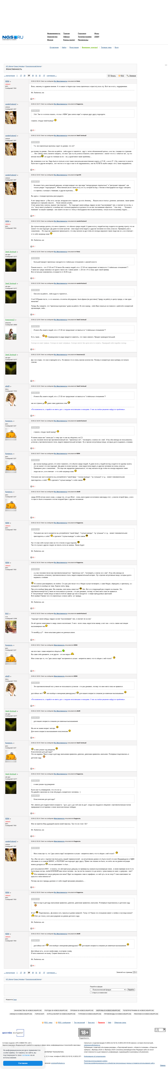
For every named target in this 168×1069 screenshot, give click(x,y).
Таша (15, 999)
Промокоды (83, 40)
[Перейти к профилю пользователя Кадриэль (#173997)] (10, 440)
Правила (101, 1022)
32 (40, 76)
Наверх (163, 1065)
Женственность (59, 645)
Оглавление (54, 47)
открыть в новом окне (99, 993)
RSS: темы (48, 1022)
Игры (96, 33)
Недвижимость (53, 33)
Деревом (132, 76)
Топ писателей (79, 1022)
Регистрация (74, 47)
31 (36, 76)
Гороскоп (82, 33)
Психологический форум (33, 66)
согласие (26, 1055)
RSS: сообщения (64, 1022)
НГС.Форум (9, 66)
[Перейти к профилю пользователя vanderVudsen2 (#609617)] (10, 123)
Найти (64, 47)
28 (24, 76)
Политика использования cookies (95, 1061)
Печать (113, 76)
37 (44, 76)
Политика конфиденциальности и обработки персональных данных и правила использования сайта (119, 1063)
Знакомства (52, 37)
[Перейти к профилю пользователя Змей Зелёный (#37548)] (10, 271)
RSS (122, 76)
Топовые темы (106, 47)
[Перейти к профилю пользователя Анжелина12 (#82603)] (10, 339)
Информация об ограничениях (95, 1056)
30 (33, 76)
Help (109, 1022)
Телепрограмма (85, 37)
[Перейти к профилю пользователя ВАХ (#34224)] (10, 633)
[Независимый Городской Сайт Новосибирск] (12, 38)
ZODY (96, 37)
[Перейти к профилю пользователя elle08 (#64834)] (10, 405)
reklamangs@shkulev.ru (92, 1045)
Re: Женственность (60, 81)
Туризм (66, 33)
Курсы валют (69, 40)
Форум (50, 40)
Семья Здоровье (19, 66)
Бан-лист (91, 1022)
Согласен (22, 1063)
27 (21, 76)
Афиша (66, 37)
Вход (117, 47)
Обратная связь (120, 1022)
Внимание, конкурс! (90, 47)
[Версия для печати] (31, 99)
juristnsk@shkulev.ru (58, 1063)
